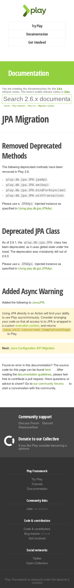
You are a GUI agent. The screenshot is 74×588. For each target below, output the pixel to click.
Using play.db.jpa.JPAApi (35, 208)
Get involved (37, 538)
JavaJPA (38, 302)
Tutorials (37, 484)
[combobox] (37, 99)
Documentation (37, 34)
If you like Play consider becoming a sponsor (42, 446)
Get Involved (37, 42)
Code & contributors (37, 529)
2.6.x (59, 88)
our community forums (48, 383)
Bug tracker (37, 533)
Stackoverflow (28, 427)
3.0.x (67, 92)
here (48, 369)
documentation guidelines (35, 374)
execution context (27, 325)
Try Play (37, 25)
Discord (47, 423)
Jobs (37, 508)
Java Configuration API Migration (32, 348)
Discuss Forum (28, 423)
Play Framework (37, 10)
